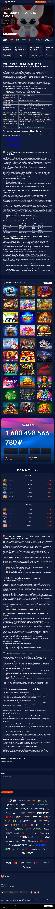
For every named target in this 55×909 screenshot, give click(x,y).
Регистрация (40, 1)
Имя (2, 766)
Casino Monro (6, 884)
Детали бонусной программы (13, 141)
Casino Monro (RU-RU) (8, 887)
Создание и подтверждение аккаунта (15, 137)
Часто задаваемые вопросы (13, 146)
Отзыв (3, 773)
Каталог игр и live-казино (12, 139)
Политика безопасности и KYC (14, 144)
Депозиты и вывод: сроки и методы (15, 140)
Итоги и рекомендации (12, 148)
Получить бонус (9, 33)
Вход (50, 1)
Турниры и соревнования (12, 145)
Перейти (7, 55)
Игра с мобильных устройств (13, 142)
